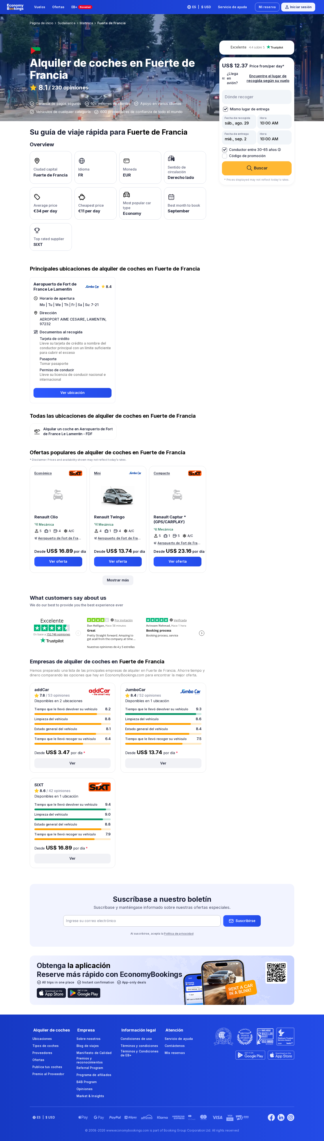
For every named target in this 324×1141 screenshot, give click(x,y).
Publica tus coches (47, 1067)
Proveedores (42, 1053)
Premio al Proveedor (48, 1074)
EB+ (81, 7)
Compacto (162, 473)
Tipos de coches (45, 1046)
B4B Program (86, 1082)
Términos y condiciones (139, 1046)
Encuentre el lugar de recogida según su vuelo (268, 78)
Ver (72, 763)
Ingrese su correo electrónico (91, 920)
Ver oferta (58, 561)
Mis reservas (175, 1053)
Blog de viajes (87, 1046)
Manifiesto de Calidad (94, 1053)
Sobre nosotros (88, 1039)
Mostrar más (118, 580)
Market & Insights (90, 1096)
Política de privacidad (178, 933)
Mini (97, 473)
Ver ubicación (72, 392)
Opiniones (84, 1089)
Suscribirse (245, 920)
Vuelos (39, 7)
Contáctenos (175, 1046)
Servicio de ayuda (232, 7)
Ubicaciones (42, 1039)
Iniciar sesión (301, 7)
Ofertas (58, 7)
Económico (43, 473)
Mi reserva (267, 7)
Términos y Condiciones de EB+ (139, 1053)
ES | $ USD (201, 7)
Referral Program (89, 1068)
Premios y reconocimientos (89, 1060)
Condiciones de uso (136, 1039)
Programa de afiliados (93, 1075)
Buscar (261, 168)
